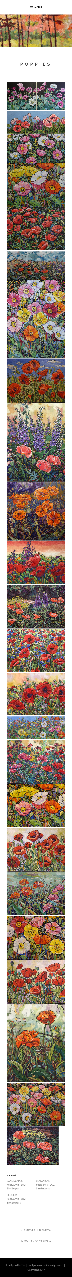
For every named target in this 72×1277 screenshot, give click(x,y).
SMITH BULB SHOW (37, 1230)
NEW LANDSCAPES (34, 1241)
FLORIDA (12, 1195)
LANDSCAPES (15, 1181)
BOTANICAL (43, 1181)
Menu (38, 7)
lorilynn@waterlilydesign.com (45, 1265)
